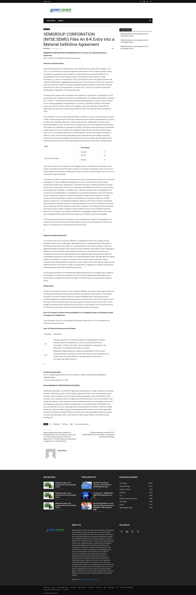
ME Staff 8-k (46, 48)
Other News (111, 587)
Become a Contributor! (126, 587)
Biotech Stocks (82, 587)
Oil (117, 587)
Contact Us (66, 589)
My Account (51, 21)
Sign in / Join (46, 1)
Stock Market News (62, 587)
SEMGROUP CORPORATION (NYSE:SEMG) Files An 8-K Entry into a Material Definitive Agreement (78, 39)
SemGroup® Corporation (82, 424)
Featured (91, 587)
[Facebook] (140, 1)
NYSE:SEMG (56, 424)
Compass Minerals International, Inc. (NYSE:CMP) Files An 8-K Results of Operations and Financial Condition (98, 435)
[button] (150, 21)
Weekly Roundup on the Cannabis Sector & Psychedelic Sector (134, 35)
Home (45, 26)
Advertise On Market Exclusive (52, 589)
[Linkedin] (144, 1)
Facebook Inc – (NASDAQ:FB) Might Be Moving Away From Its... (103, 495)
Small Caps (98, 587)
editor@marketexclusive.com (90, 579)
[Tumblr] (147, 1)
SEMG (71, 424)
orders (60, 21)
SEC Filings (52, 26)
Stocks (53, 587)
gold (105, 587)
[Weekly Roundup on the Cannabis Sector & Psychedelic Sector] (48, 485)
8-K (50, 424)
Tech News (73, 587)
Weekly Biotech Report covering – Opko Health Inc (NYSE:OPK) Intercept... (102, 485)
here (66, 380)
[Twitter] (151, 1)
